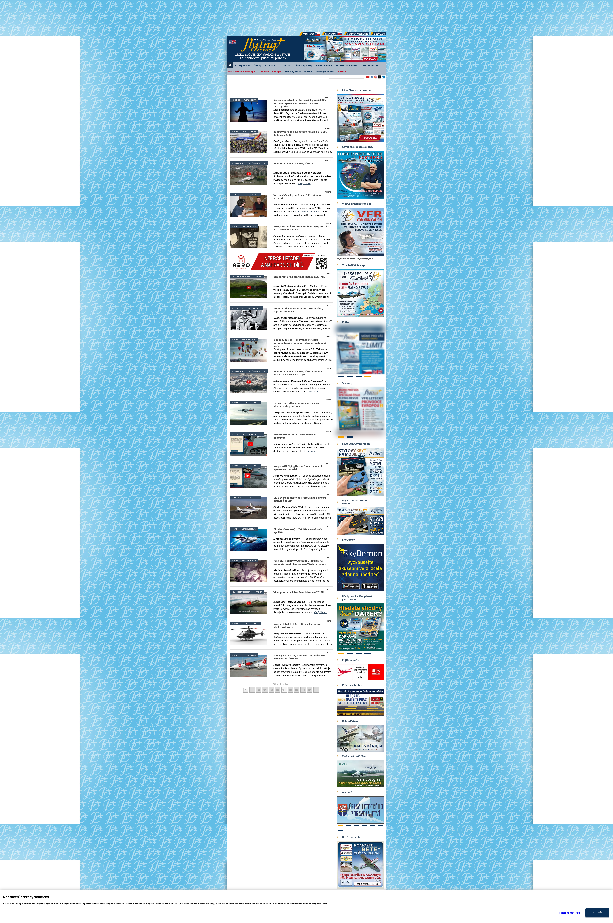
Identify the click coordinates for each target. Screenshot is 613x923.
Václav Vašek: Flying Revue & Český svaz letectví (297, 196)
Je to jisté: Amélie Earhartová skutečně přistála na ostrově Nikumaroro (301, 228)
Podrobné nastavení (569, 912)
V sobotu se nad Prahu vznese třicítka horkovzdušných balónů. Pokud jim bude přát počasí (299, 342)
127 (264, 690)
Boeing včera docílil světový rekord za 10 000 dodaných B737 (300, 133)
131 (290, 690)
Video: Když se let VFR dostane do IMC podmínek (295, 436)
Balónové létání (249, 339)
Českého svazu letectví (307, 211)
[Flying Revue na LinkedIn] (383, 78)
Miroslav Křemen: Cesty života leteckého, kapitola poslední (298, 310)
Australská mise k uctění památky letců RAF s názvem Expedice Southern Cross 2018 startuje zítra (299, 103)
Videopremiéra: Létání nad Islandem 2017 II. (298, 592)
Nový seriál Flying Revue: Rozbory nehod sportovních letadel (297, 468)
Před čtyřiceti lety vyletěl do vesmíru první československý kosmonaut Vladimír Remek (299, 562)
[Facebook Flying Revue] (372, 78)
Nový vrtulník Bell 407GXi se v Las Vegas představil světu (297, 625)
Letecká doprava (249, 131)
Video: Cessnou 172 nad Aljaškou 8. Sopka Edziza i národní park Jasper (297, 373)
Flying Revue (237, 195)
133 (303, 690)
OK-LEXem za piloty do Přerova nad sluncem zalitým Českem (299, 499)
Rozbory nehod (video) (252, 434)
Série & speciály (303, 65)
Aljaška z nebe (238, 163)
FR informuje (253, 195)
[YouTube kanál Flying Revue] (367, 78)
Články (235, 131)
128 (271, 690)
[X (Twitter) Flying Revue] (379, 78)
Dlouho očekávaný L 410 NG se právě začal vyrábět (298, 531)
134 (309, 690)
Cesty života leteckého (251, 308)
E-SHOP (342, 71)
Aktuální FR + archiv (347, 65)
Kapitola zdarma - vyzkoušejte (354, 258)
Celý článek (304, 183)
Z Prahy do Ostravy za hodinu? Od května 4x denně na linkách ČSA (299, 657)
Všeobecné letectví (250, 403)
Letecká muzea (370, 65)
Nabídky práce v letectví (298, 71)
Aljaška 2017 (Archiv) (257, 163)
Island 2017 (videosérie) (242, 276)
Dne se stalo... (367, 749)
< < (245, 690)
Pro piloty (284, 65)
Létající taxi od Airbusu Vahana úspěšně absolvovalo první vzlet (296, 404)
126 (258, 690)
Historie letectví (249, 226)
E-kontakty (381, 35)
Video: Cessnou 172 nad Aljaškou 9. (293, 163)
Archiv (235, 308)
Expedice (236, 100)
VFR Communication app (241, 71)
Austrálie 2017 (250, 100)
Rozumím (597, 912)
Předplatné (332, 35)
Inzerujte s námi (325, 71)
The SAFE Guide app (270, 71)
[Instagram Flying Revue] (376, 78)
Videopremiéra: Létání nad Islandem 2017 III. (299, 276)
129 (277, 690)
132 (297, 690)
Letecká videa (324, 65)
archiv (259, 276)
